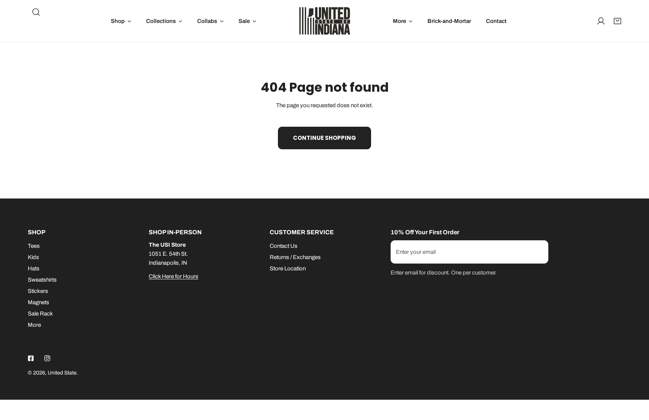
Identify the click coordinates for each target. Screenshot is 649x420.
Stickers (38, 291)
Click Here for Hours (173, 276)
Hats (33, 268)
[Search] (36, 12)
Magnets (38, 302)
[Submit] (539, 251)
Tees (34, 246)
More (34, 325)
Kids (33, 257)
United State (62, 373)
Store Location (288, 268)
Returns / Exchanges (295, 257)
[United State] (324, 21)
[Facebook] (31, 358)
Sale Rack (40, 314)
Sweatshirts (42, 280)
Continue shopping (324, 138)
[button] (121, 21)
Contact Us (283, 246)
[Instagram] (47, 358)
